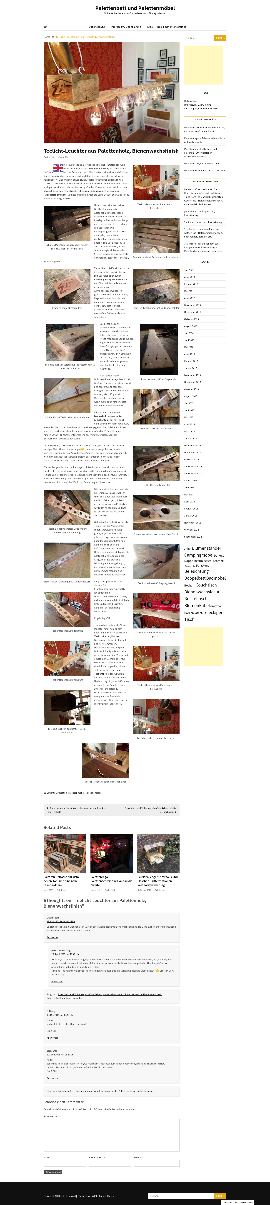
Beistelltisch (196, 598)
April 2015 (189, 424)
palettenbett (49, 157)
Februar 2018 (191, 284)
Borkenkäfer (192, 613)
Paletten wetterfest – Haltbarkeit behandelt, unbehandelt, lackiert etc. (203, 200)
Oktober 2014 (191, 459)
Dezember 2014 (192, 445)
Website (138, 1157)
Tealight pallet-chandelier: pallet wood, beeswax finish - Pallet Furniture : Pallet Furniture (106, 1091)
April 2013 (189, 501)
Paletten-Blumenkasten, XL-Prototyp (204, 170)
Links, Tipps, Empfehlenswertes (166, 27)
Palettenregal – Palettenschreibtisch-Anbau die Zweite (111, 881)
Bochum (189, 585)
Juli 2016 (189, 333)
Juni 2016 (189, 340)
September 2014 (193, 466)
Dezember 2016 (192, 305)
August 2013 (190, 480)
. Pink (187, 548)
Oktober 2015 (191, 389)
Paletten (62, 792)
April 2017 (189, 298)
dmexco (215, 606)
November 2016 (192, 312)
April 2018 (189, 277)
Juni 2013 (189, 487)
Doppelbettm (193, 561)
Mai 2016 (188, 347)
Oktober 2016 (191, 319)
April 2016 (189, 354)
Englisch (48, 171)
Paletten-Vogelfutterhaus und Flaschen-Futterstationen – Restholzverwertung (157, 881)
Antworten (52, 937)
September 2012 (193, 536)
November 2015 (192, 382)
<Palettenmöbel (189, 566)
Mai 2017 (188, 291)
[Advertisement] (203, 65)
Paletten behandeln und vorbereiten (203, 251)
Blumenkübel (197, 605)
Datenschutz (97, 27)
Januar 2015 (190, 438)
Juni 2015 (189, 410)
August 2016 (190, 326)
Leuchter (51, 792)
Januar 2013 (190, 515)
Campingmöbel (198, 555)
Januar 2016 (190, 368)
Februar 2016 (191, 361)
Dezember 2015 (192, 375)
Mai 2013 (188, 494)
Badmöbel (216, 578)
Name (48, 1157)
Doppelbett (195, 578)
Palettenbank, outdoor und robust (202, 163)
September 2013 (193, 473)
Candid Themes (107, 1196)
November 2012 (192, 522)
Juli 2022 (189, 270)
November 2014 (192, 452)
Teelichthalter (93, 792)
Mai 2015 (188, 417)
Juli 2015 (189, 403)
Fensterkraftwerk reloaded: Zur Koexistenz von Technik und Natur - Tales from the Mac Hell (203, 193)
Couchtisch (206, 585)
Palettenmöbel (76, 792)
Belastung (202, 565)
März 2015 (189, 431)
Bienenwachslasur (202, 592)
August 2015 (190, 396)
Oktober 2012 (191, 529)
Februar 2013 (191, 508)
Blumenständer (206, 548)
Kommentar (51, 1116)
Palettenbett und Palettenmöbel (135, 8)
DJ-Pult (219, 555)
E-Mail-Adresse (97, 1157)
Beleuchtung (196, 571)
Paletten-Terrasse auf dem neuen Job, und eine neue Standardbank (61, 881)
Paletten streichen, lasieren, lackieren (79, 190)
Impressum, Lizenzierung (126, 27)
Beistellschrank (213, 561)
